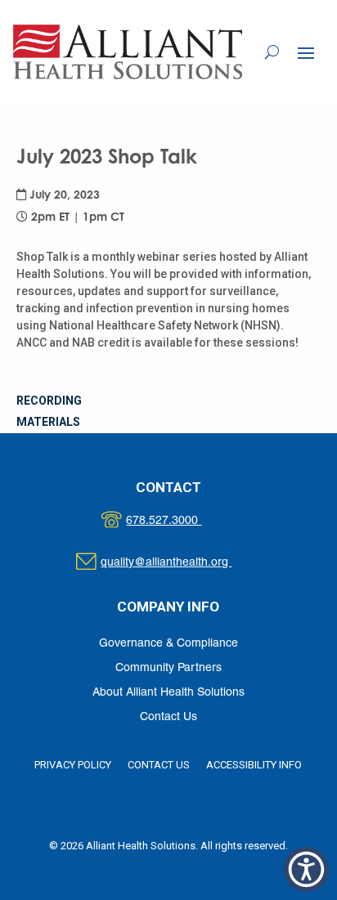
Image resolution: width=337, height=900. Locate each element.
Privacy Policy (72, 765)
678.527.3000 (180, 521)
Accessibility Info (254, 765)
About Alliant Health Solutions (168, 692)
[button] (306, 52)
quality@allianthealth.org (180, 562)
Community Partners (168, 668)
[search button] (272, 51)
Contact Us (168, 717)
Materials (48, 421)
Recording (49, 400)
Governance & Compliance (168, 643)
